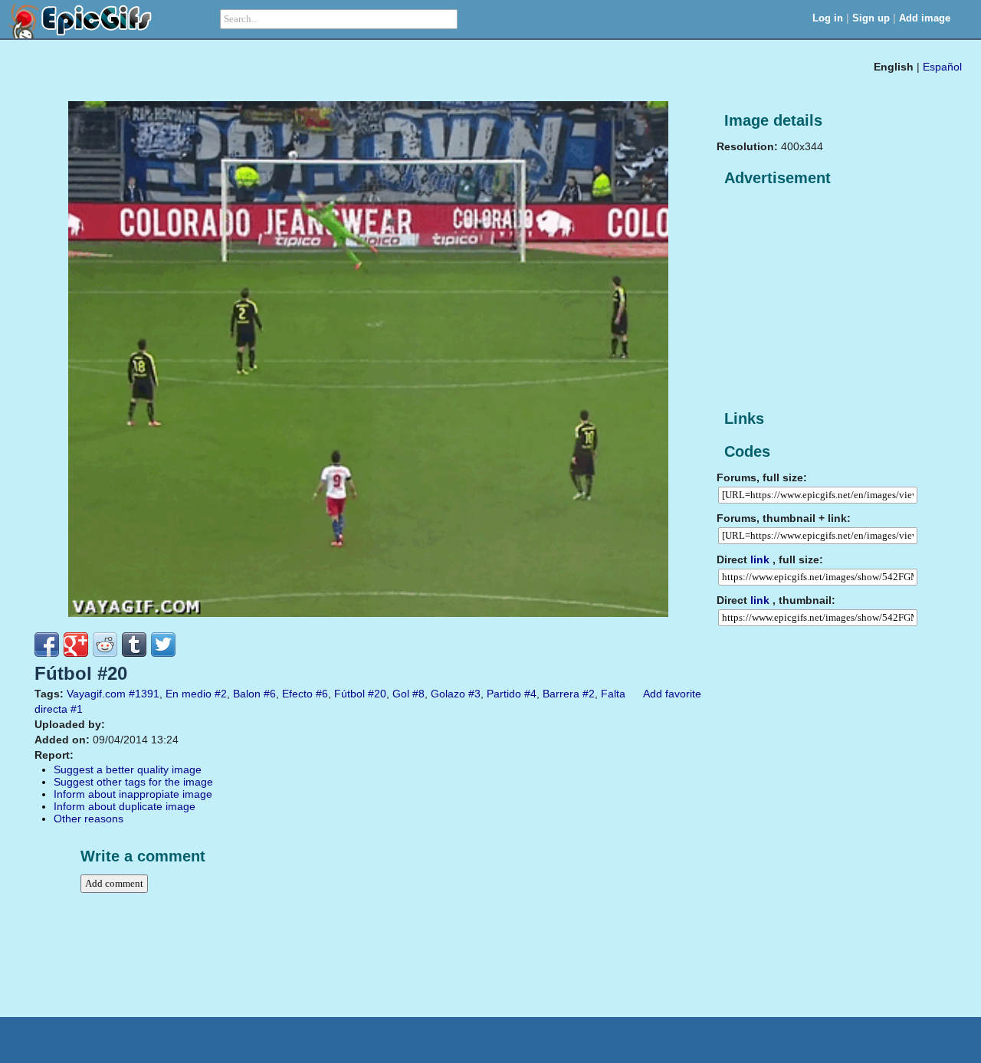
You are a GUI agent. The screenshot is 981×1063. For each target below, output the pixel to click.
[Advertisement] (832, 299)
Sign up (871, 18)
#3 (474, 693)
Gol (400, 693)
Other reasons (88, 818)
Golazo (448, 693)
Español (942, 67)
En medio (189, 693)
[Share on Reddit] (105, 644)
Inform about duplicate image (124, 806)
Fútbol (349, 693)
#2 (221, 693)
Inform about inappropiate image (133, 794)
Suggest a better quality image (128, 769)
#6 (270, 693)
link (759, 559)
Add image (924, 18)
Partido (504, 693)
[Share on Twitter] (163, 644)
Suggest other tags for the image (133, 782)
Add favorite (672, 693)
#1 (77, 709)
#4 (530, 693)
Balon (247, 693)
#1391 (144, 693)
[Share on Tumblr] (134, 644)
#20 (377, 693)
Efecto (297, 693)
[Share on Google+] (76, 644)
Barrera (561, 693)
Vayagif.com (96, 693)
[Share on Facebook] (46, 644)
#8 (418, 693)
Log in (827, 18)
